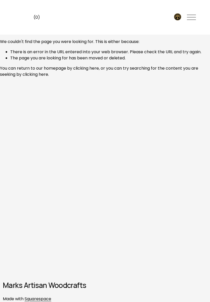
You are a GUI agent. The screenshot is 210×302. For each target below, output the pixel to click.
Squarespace (38, 299)
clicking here (86, 68)
